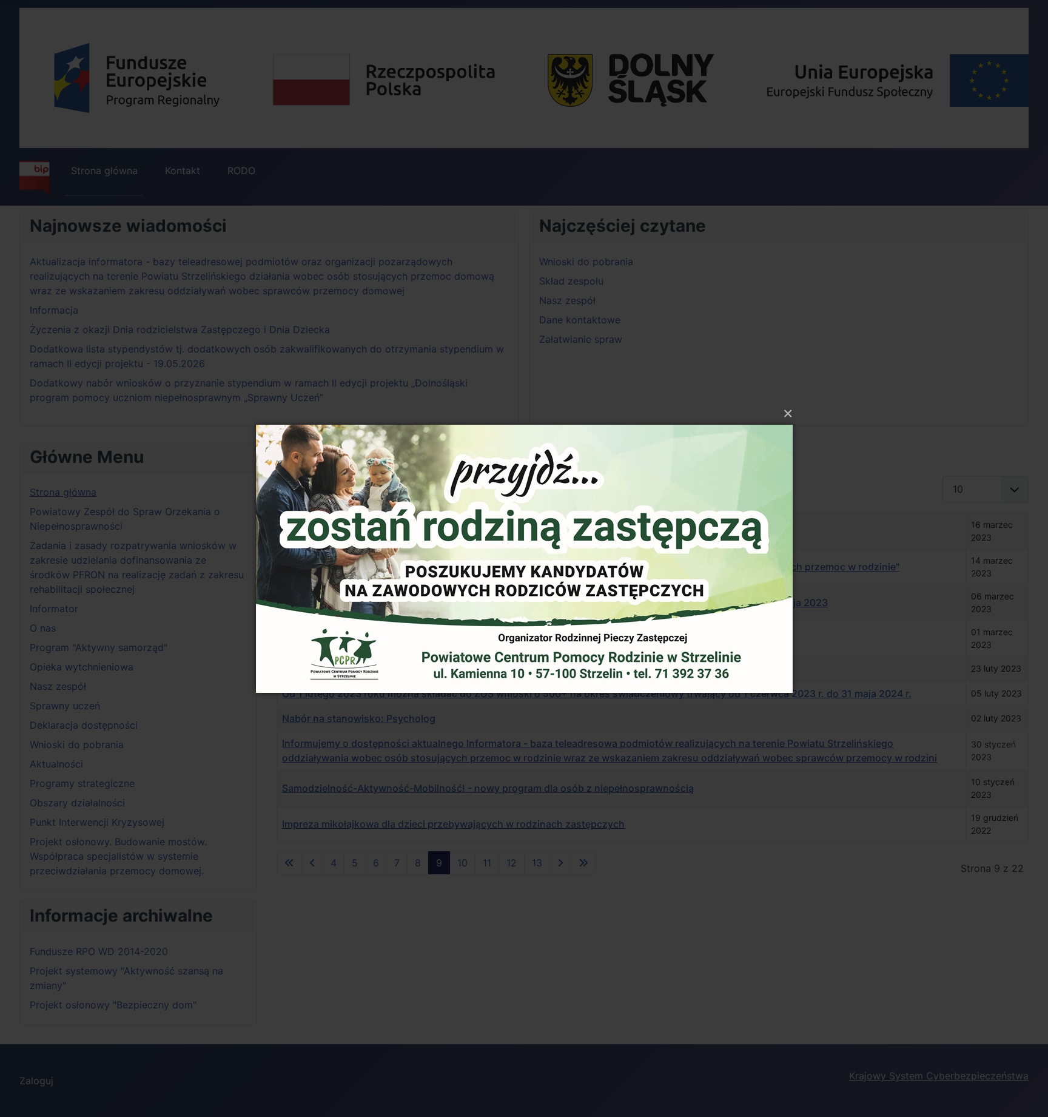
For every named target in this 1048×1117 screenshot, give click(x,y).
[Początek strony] (1026, 1094)
